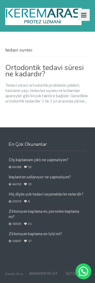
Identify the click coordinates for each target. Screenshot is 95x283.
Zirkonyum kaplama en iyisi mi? (35, 233)
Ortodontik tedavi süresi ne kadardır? (44, 71)
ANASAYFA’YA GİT (43, 273)
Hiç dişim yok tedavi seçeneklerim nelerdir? (46, 194)
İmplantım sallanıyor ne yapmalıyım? (40, 176)
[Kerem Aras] (43, 15)
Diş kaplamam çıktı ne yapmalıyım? (38, 159)
